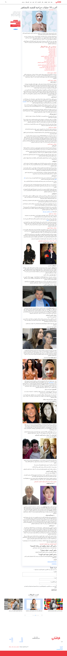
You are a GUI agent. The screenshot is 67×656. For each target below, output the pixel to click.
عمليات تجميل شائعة (51, 48)
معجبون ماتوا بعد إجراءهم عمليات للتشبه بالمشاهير (46, 64)
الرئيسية (61, 646)
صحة (51, 2)
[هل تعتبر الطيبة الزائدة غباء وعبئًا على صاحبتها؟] (13, 604)
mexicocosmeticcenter (52, 561)
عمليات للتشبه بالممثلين (50, 59)
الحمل (48, 220)
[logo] (58, 2)
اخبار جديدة (18, 23)
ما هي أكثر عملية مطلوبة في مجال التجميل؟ (47, 67)
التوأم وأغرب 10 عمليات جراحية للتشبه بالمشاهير (46, 62)
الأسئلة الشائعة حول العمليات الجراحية (48, 66)
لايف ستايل (27, 2)
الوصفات (45, 2)
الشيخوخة (24, 101)
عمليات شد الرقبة (52, 51)
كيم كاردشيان (51, 382)
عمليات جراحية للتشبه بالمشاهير (16, 25)
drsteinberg (54, 563)
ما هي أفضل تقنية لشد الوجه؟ (49, 69)
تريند (30, 2)
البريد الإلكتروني (53, 581)
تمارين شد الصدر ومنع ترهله (47, 211)
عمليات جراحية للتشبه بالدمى (49, 58)
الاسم (55, 577)
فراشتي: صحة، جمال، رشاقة (14, 646)
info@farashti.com (36, 638)
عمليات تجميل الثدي (51, 52)
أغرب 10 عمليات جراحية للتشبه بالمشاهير (48, 56)
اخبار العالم (16, 20)
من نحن (23, 2)
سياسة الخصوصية (60, 649)
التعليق (55, 571)
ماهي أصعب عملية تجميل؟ (50, 68)
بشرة (33, 2)
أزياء (36, 2)
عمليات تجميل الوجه (51, 49)
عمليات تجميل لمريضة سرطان (49, 61)
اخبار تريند (12, 22)
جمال (42, 2)
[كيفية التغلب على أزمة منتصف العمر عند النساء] (53, 604)
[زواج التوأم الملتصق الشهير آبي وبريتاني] (33, 604)
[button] (41, 615)
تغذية (49, 2)
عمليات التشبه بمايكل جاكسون (49, 57)
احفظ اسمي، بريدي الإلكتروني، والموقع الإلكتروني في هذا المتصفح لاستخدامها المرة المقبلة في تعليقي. (40, 587)
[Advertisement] (33, 628)
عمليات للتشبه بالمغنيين (50, 63)
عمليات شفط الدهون (51, 54)
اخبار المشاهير (17, 22)
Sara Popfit (51, 9)
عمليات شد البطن (52, 53)
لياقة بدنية (39, 2)
